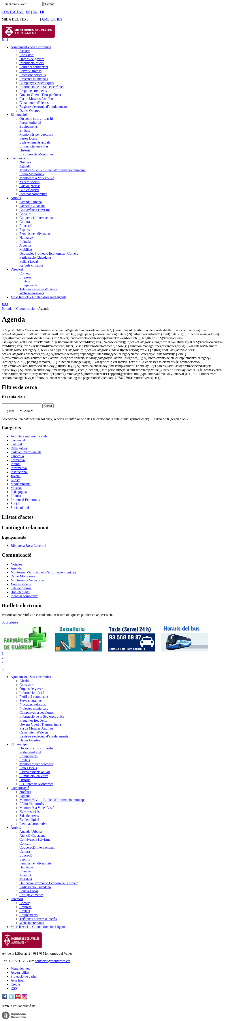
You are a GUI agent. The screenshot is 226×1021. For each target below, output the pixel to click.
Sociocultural (20, 508)
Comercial (18, 440)
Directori (17, 269)
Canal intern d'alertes (34, 103)
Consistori (26, 55)
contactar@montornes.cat (52, 961)
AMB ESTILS (51, 19)
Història (24, 150)
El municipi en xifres (33, 146)
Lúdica (15, 480)
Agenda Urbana (30, 202)
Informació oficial (31, 63)
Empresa (25, 277)
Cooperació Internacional (37, 218)
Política (16, 496)
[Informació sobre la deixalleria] (78, 650)
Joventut (25, 245)
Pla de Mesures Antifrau (36, 99)
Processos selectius (32, 75)
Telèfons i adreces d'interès (38, 289)
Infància (25, 241)
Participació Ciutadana (35, 257)
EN (35, 12)
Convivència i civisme (34, 210)
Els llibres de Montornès (36, 154)
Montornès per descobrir (36, 134)
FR (42, 12)
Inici (5, 39)
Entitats (24, 130)
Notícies (25, 162)
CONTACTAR (13, 12)
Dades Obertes (29, 110)
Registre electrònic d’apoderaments (43, 106)
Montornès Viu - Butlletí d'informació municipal (52, 170)
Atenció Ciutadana (32, 206)
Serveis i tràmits (30, 71)
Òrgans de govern (31, 59)
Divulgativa (19, 448)
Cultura (24, 222)
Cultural (16, 444)
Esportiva (17, 456)
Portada (7, 308)
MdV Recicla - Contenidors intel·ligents (38, 297)
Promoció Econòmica (26, 500)
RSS (5, 304)
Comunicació (20, 158)
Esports (24, 229)
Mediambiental (21, 484)
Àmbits (16, 198)
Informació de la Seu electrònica (41, 87)
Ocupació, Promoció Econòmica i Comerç (48, 253)
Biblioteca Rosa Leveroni (28, 545)
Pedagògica (19, 492)
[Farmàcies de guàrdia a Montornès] (25, 650)
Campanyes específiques (36, 83)
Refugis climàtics (31, 265)
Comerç (24, 273)
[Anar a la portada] (22, 947)
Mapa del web (20, 968)
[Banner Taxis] (131, 650)
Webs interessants (31, 293)
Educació (25, 226)
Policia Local (28, 261)
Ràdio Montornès (31, 174)
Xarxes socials (29, 182)
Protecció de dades (24, 976)
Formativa (18, 460)
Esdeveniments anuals (34, 142)
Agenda (24, 166)
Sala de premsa (29, 186)
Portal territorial (30, 122)
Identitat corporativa (33, 194)
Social (15, 504)
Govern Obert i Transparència (40, 95)
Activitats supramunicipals (29, 436)
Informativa (19, 468)
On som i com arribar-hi (36, 118)
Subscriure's (10, 622)
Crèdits (16, 984)
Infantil (16, 464)
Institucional (19, 472)
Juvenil (16, 476)
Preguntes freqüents (33, 91)
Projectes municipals (33, 79)
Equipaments (28, 126)
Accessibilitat (20, 972)
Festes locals (28, 138)
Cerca (48, 405)
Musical (16, 488)
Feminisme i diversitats (35, 233)
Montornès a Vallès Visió (36, 178)
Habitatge (26, 237)
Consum (25, 214)
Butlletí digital (29, 190)
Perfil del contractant (33, 67)
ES (28, 12)
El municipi (19, 114)
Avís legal (17, 980)
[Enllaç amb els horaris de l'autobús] (184, 650)
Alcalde (24, 51)
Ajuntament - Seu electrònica (31, 47)
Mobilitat (25, 249)
